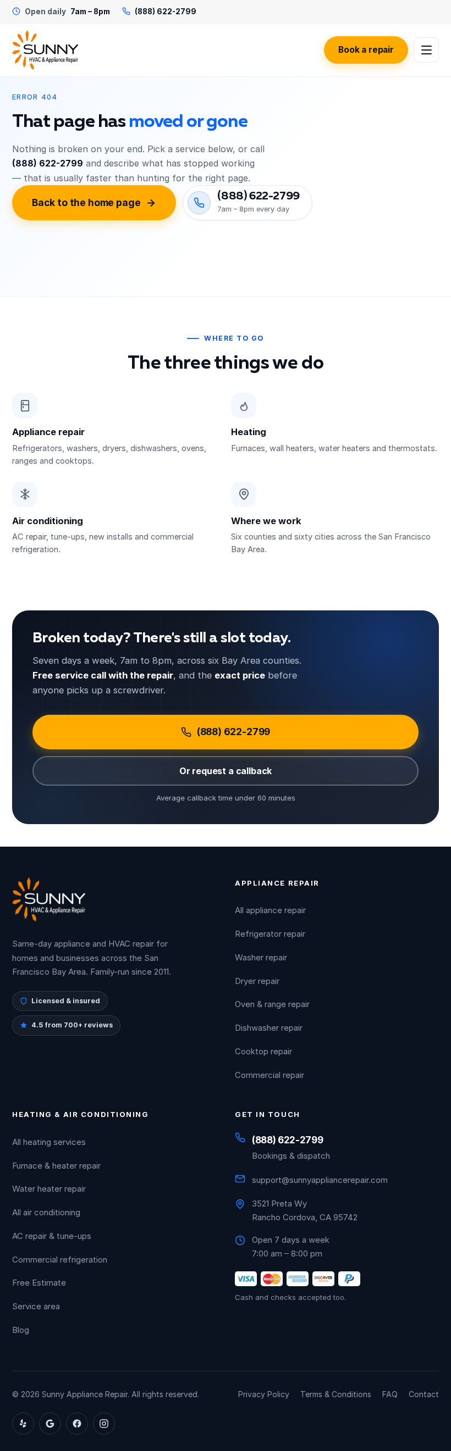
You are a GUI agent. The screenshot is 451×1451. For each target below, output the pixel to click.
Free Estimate (39, 1282)
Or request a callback (225, 770)
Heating (248, 431)
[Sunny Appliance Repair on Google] (50, 1424)
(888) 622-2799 (234, 731)
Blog (20, 1330)
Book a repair (366, 50)
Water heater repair (49, 1188)
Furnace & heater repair (56, 1165)
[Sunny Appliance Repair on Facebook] (77, 1424)
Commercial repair (269, 1075)
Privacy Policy (263, 1394)
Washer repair (261, 957)
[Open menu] (426, 50)
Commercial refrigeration (59, 1259)
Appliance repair (48, 431)
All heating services (49, 1142)
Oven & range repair (272, 1004)
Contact (424, 1394)
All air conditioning (46, 1212)
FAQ (390, 1394)
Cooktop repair (263, 1051)
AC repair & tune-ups (51, 1236)
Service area (36, 1306)
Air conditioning (47, 520)
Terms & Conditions (335, 1394)
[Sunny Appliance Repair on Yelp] (23, 1424)
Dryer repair (257, 981)
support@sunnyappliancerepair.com (320, 1180)
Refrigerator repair (270, 934)
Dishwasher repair (268, 1027)
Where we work (266, 520)
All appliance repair (270, 910)
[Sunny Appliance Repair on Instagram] (104, 1424)
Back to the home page (86, 202)
